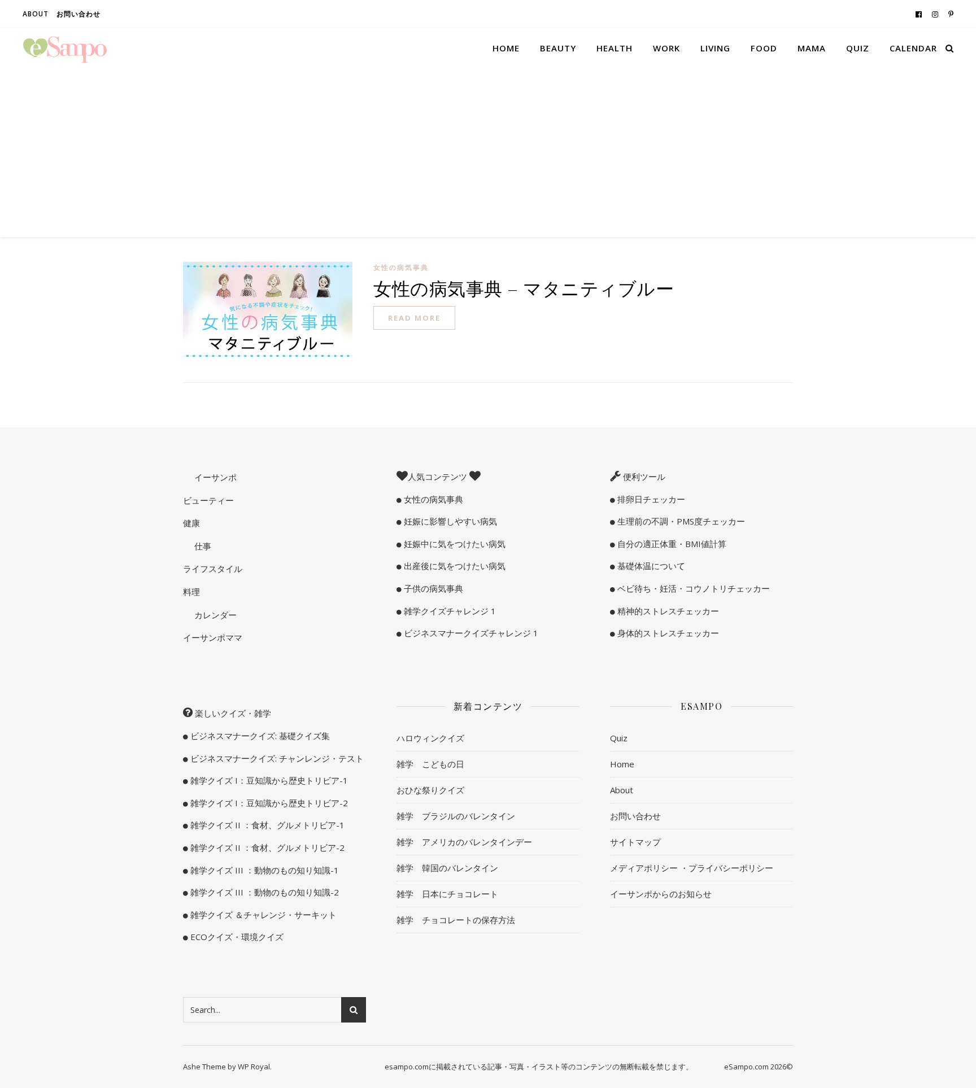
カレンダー (214, 615)
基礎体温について (650, 565)
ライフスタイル (212, 568)
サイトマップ (635, 841)
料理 (191, 591)
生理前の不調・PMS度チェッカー (680, 521)
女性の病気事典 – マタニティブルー (523, 288)
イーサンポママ (212, 637)
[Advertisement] (488, 152)
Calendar (913, 48)
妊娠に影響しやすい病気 (449, 521)
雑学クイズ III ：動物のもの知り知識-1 (263, 870)
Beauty (558, 48)
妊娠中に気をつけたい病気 (454, 543)
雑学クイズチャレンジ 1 (449, 611)
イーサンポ (214, 477)
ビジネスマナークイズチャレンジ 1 (470, 633)
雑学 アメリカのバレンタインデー (464, 841)
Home (506, 48)
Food (764, 48)
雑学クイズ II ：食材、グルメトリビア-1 (266, 825)
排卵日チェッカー (650, 499)
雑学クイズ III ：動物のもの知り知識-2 (263, 892)
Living (715, 48)
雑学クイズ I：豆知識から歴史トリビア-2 (268, 803)
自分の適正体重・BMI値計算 (670, 543)
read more (414, 318)
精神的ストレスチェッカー (667, 611)
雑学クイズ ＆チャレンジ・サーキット (262, 914)
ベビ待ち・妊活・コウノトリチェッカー (692, 588)
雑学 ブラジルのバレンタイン (455, 816)
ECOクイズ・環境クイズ (236, 936)
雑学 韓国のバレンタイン (447, 867)
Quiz (857, 48)
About (36, 14)
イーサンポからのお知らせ (661, 893)
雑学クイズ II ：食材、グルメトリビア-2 (266, 847)
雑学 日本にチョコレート (447, 893)
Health (614, 48)
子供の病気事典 (432, 588)
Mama (812, 48)
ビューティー (208, 500)
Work (666, 48)
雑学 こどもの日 (430, 764)
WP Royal (254, 1066)
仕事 (201, 546)
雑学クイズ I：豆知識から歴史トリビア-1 (268, 780)
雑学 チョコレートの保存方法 (455, 919)
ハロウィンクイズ (430, 738)
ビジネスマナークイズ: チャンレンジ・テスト (276, 758)
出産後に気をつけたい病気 (454, 565)
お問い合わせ (78, 14)
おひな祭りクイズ (430, 790)
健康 (191, 522)
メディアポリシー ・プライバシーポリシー (691, 867)
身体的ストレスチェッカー (667, 633)
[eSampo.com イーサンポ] (65, 48)
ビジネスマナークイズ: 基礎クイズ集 (259, 735)
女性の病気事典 (401, 267)
